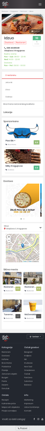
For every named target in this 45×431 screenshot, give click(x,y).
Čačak (27, 374)
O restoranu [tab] (10, 75)
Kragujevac (14, 11)
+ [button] (9, 236)
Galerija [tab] (8, 96)
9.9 (36, 167)
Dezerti (5, 385)
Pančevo (28, 377)
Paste (4, 381)
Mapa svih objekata (11, 407)
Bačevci (27, 385)
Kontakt (27, 410)
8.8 (36, 142)
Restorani (23, 11)
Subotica (28, 381)
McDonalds (30, 314)
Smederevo (29, 370)
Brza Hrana (12, 144)
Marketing (28, 400)
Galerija (36, 31)
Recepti (5, 400)
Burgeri (5, 377)
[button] (21, 219)
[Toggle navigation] (40, 4)
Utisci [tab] (7, 89)
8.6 (38, 288)
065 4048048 (13, 48)
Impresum (28, 403)
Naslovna (5, 11)
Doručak (5, 388)
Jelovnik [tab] (8, 82)
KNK (30, 261)
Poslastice (6, 366)
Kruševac (28, 363)
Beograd (28, 352)
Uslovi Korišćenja (31, 407)
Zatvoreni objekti (9, 374)
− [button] (9, 240)
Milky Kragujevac (14, 165)
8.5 (18, 288)
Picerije (5, 370)
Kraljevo (27, 355)
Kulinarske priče (9, 403)
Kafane (5, 359)
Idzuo (15, 227)
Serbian (35, 336)
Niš (25, 359)
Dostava (9, 42)
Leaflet (25, 261)
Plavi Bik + (10, 140)
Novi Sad (28, 366)
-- (18, 316)
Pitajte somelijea (9, 410)
